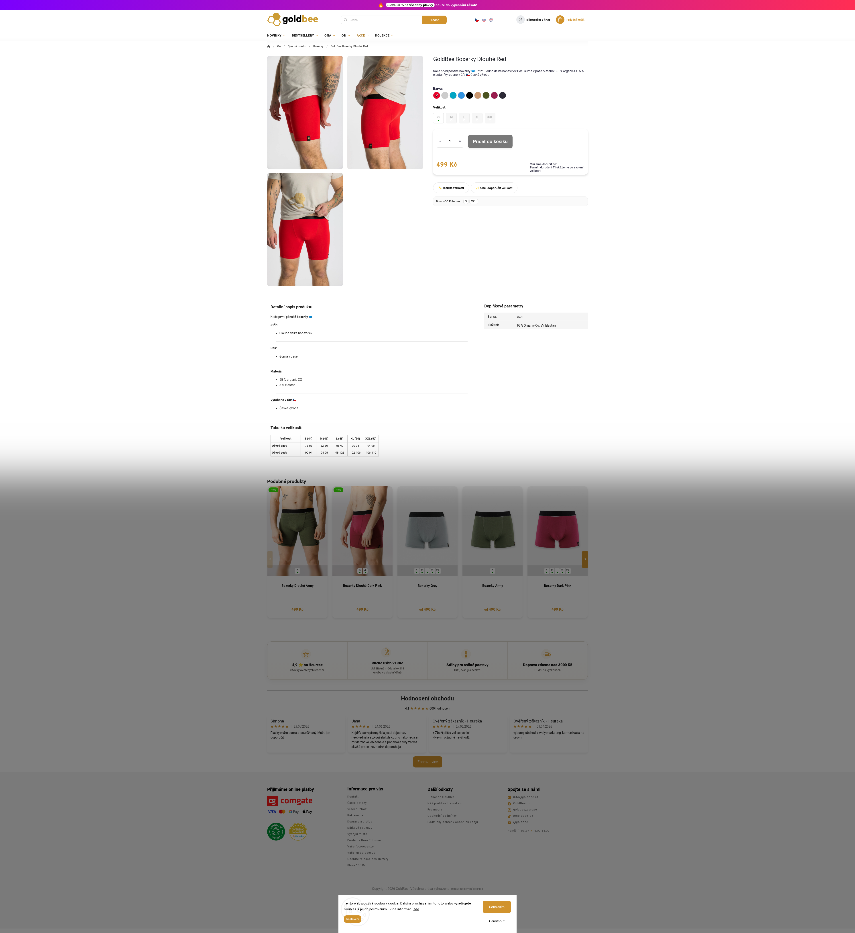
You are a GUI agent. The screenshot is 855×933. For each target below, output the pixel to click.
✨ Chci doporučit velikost (494, 188)
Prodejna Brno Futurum (364, 840)
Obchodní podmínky (442, 815)
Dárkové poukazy (359, 827)
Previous (271, 559)
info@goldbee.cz (526, 797)
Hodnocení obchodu (427, 698)
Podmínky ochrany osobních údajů (453, 822)
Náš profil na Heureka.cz (446, 803)
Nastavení (352, 919)
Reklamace (355, 815)
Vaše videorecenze (361, 852)
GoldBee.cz (521, 803)
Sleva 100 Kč (356, 865)
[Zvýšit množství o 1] (460, 141)
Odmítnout (497, 921)
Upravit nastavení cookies (467, 888)
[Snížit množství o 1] (440, 141)
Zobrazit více (427, 762)
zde (416, 909)
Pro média (435, 809)
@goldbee (520, 822)
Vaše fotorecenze (360, 846)
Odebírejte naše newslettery (368, 859)
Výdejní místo (357, 834)
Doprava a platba (359, 821)
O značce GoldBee (441, 797)
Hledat (434, 20)
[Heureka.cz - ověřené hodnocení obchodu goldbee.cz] (296, 830)
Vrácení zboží (357, 809)
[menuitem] (278, 35)
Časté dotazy (357, 802)
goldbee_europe (525, 809)
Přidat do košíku (490, 141)
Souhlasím (497, 907)
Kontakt (353, 796)
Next (586, 559)
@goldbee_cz (523, 815)
